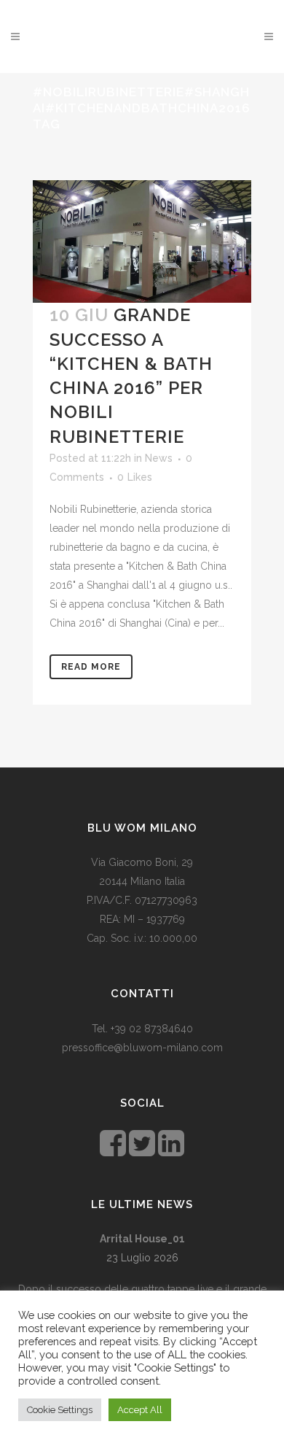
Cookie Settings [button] (59, 1409)
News (159, 458)
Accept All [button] (139, 1409)
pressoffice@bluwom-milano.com (142, 1047)
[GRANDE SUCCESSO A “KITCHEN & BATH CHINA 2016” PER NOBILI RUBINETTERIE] (142, 241)
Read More (91, 667)
